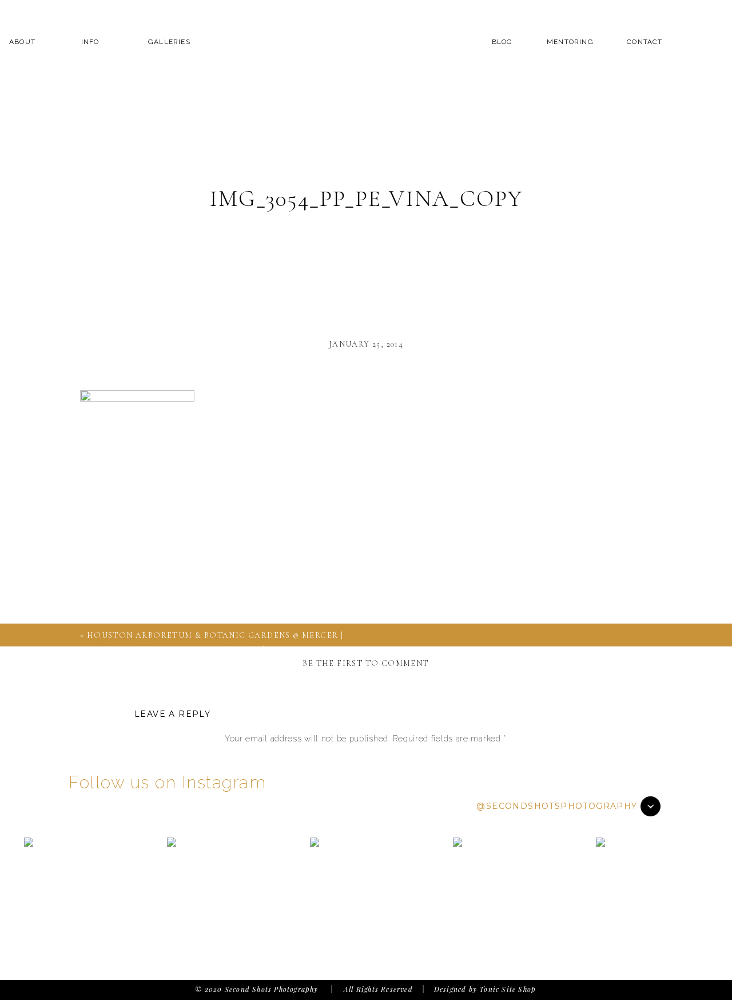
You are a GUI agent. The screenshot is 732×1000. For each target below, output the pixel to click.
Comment (365, 760)
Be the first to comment (365, 663)
